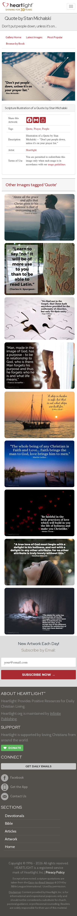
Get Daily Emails (38, 766)
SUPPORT (11, 727)
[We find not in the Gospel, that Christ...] (39, 318)
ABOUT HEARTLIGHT (23, 693)
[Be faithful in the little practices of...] (39, 512)
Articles (10, 831)
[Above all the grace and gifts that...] (39, 217)
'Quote (50, 184)
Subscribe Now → (38, 675)
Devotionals (14, 815)
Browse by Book (15, 43)
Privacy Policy (55, 872)
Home (10, 846)
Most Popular (54, 37)
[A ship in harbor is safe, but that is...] (39, 414)
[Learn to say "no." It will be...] (39, 268)
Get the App (19, 787)
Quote (29, 128)
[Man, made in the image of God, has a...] (39, 365)
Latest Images (34, 37)
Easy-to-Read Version (41, 882)
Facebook (17, 777)
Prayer (37, 128)
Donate (12, 748)
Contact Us (18, 796)
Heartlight (31, 150)
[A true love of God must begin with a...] (39, 561)
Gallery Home (13, 37)
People (45, 128)
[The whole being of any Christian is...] (39, 463)
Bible (9, 823)
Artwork (11, 839)
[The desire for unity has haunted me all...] (39, 610)
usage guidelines (56, 164)
